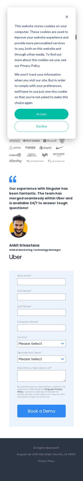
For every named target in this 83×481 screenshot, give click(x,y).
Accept (41, 114)
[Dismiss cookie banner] (66, 17)
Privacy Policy (46, 461)
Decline (41, 126)
